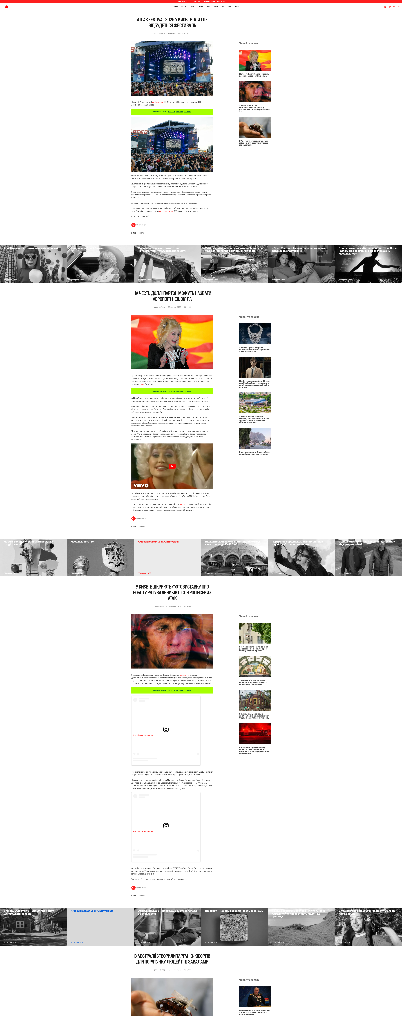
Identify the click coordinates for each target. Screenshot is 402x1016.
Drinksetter (182, 2)
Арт (223, 7)
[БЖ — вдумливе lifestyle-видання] (15, 6)
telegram (187, 112)
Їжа (229, 7)
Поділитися (141, 224)
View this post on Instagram (143, 735)
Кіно (208, 7)
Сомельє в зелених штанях (214, 2)
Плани (237, 7)
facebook (179, 112)
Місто (183, 7)
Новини (175, 7)
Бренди (200, 7)
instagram (171, 112)
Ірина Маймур (159, 33)
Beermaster (195, 2)
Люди (191, 7)
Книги (216, 7)
